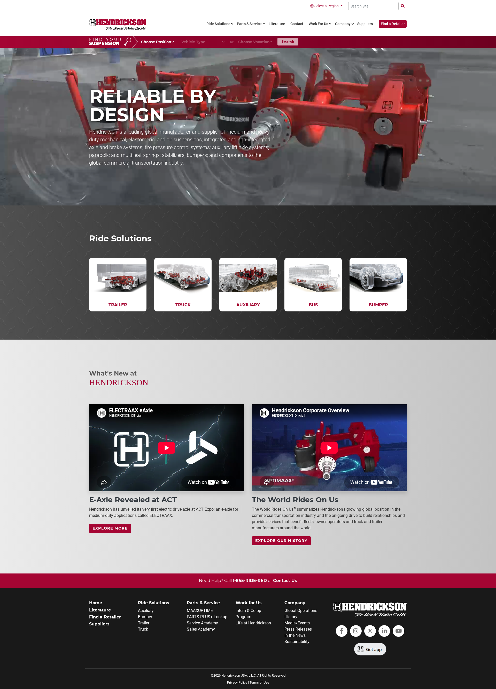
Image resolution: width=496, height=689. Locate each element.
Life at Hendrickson (253, 623)
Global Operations (300, 610)
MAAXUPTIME (200, 610)
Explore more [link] (110, 528)
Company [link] (343, 24)
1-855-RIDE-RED (250, 580)
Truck (143, 629)
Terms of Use (259, 682)
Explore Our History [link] (281, 540)
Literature (100, 610)
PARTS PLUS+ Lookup (207, 616)
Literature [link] (277, 24)
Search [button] (288, 41)
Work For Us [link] (318, 24)
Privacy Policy (237, 682)
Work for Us (249, 602)
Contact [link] (296, 24)
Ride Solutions (153, 602)
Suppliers (99, 624)
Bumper (145, 616)
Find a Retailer (393, 24)
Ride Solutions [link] (218, 24)
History (290, 616)
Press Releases (298, 629)
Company (294, 602)
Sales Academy (201, 629)
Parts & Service (203, 602)
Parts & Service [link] (249, 24)
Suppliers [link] (365, 24)
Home (95, 602)
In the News (295, 635)
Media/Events (297, 623)
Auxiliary (146, 610)
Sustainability (296, 641)
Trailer (143, 623)
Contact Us (285, 580)
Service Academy (202, 623)
